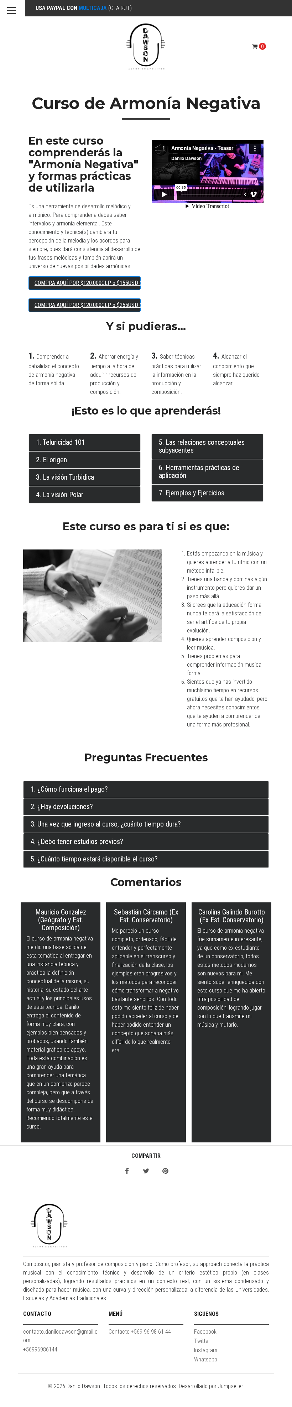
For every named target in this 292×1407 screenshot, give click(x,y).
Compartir (146, 1155)
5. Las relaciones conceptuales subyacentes (202, 446)
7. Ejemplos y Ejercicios (191, 493)
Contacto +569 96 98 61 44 (140, 1331)
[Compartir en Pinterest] (165, 1171)
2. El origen (51, 460)
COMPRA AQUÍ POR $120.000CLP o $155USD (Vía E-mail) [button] (88, 283)
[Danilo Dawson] (145, 46)
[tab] (84, 442)
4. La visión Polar (59, 495)
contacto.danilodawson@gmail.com (60, 1336)
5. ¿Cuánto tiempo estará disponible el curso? (94, 859)
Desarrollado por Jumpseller (211, 1386)
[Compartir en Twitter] (146, 1171)
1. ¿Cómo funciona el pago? (69, 789)
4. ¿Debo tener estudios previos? (77, 841)
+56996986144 (40, 1349)
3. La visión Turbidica (65, 477)
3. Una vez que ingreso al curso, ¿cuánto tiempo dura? (106, 824)
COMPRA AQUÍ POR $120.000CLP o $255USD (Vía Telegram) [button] (88, 305)
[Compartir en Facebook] (127, 1171)
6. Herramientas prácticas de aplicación (199, 471)
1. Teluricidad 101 (60, 442)
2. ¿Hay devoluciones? (62, 807)
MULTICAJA (93, 8)
